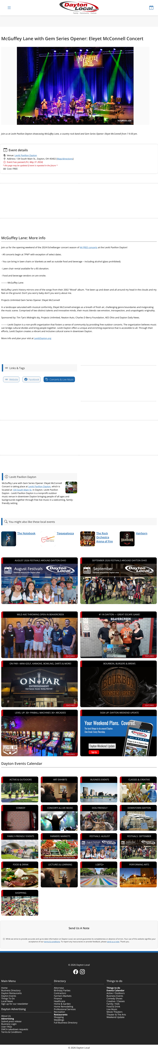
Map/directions (65, 158)
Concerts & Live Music (61, 379)
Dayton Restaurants (11, 993)
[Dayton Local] (79, 7)
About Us (6, 1016)
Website (13, 379)
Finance (58, 998)
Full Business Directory (65, 1022)
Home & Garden (62, 1003)
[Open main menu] (9, 8)
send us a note (113, 941)
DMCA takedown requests (14, 1029)
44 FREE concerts (88, 247)
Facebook (33, 379)
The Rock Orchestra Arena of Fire (104, 537)
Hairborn (141, 533)
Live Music (112, 1009)
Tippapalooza (65, 533)
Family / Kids (113, 1003)
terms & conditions (52, 941)
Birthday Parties (62, 990)
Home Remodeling (63, 1006)
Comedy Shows (114, 998)
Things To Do (8, 998)
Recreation (59, 1011)
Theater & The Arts (116, 1014)
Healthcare (59, 1001)
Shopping (59, 1017)
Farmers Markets (62, 995)
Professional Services (65, 1009)
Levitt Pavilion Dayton (26, 155)
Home (4, 987)
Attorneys (59, 987)
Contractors (60, 993)
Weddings (59, 1019)
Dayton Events (8, 995)
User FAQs (6, 1026)
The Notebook (26, 533)
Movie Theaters (114, 1011)
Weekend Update (115, 1017)
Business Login (9, 1024)
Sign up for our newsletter (14, 1003)
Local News (7, 1001)
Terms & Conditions (11, 1032)
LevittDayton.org (42, 338)
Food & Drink (113, 1006)
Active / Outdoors (116, 993)
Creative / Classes (116, 1001)
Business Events (115, 995)
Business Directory (10, 990)
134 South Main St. (22, 489)
